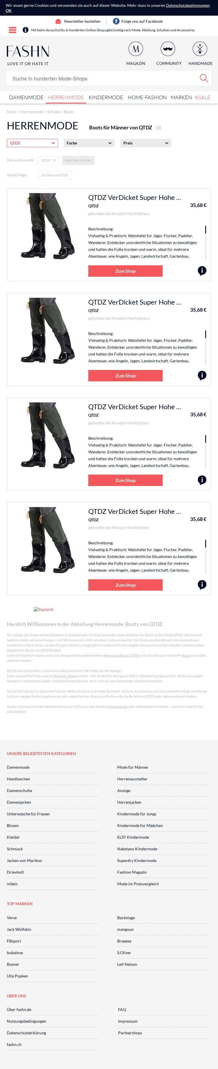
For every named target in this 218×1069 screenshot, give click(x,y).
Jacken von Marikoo (24, 860)
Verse (12, 917)
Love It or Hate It (28, 63)
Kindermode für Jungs (136, 813)
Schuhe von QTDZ (54, 175)
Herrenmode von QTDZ (121, 655)
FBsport (14, 940)
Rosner (13, 964)
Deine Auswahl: (21, 160)
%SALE (202, 97)
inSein (12, 883)
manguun (125, 929)
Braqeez (124, 940)
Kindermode (106, 97)
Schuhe (53, 111)
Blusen (13, 825)
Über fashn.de (19, 1009)
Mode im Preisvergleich (138, 883)
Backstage (126, 917)
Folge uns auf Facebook (142, 21)
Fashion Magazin (132, 872)
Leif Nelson (127, 964)
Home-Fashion (147, 97)
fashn (11, 111)
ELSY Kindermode (133, 837)
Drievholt (15, 872)
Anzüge (123, 790)
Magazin (135, 63)
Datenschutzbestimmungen (187, 5)
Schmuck (15, 848)
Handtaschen (18, 778)
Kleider (13, 837)
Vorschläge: (17, 174)
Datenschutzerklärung (26, 1032)
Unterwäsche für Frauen (28, 813)
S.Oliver (124, 952)
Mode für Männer (132, 767)
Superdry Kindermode (136, 860)
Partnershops (130, 1032)
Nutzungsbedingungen (26, 1021)
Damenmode (26, 97)
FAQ (122, 1009)
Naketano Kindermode (137, 848)
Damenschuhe (19, 790)
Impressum (128, 1021)
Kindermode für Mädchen (140, 825)
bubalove (15, 952)
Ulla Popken (17, 975)
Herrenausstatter (132, 778)
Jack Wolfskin (19, 929)
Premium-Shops (65, 676)
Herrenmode (66, 97)
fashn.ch (14, 1044)
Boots (69, 111)
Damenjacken (19, 802)
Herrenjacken (129, 802)
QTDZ (93, 205)
